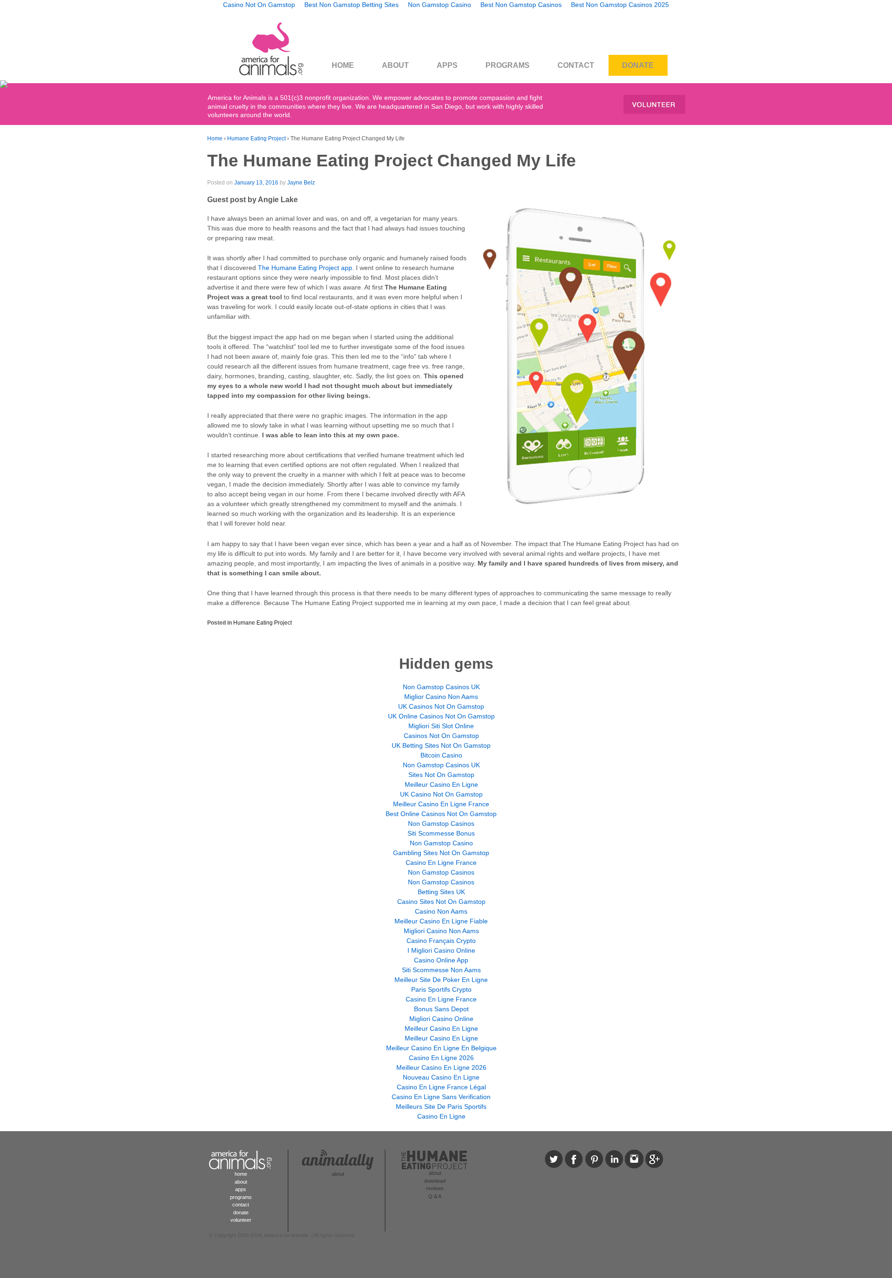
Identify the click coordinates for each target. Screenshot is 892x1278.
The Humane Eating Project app (305, 267)
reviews (435, 1188)
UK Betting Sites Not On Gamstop (441, 745)
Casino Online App (441, 960)
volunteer (240, 1220)
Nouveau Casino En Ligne (441, 1077)
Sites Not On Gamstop (441, 774)
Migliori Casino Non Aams (441, 931)
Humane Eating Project (256, 138)
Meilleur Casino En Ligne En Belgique (441, 1048)
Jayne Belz (301, 182)
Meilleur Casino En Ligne (441, 784)
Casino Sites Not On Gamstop (441, 901)
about (241, 1182)
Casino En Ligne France (441, 862)
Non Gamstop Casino (441, 843)
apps (240, 1189)
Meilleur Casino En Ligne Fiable (441, 921)
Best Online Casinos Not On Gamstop (441, 813)
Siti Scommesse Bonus (441, 833)
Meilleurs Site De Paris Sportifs (441, 1106)
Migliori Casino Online (441, 1018)
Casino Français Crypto (441, 940)
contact (240, 1204)
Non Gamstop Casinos (441, 823)
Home (215, 138)
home (241, 1174)
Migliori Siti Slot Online (441, 726)
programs (241, 1197)
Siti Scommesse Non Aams (441, 970)
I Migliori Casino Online (441, 950)
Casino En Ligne (441, 1116)
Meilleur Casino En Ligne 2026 (441, 1067)
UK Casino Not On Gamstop (441, 794)
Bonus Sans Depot (441, 1009)
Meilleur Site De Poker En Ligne (441, 979)
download (435, 1181)
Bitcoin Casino (441, 755)
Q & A (434, 1196)
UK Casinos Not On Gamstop (441, 706)
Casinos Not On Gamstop (441, 735)
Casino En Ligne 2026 (441, 1057)
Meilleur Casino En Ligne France (441, 804)
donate (241, 1212)
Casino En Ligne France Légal (441, 1087)
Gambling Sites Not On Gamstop (441, 852)
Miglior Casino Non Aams (441, 696)
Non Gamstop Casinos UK (441, 687)
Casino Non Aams (441, 911)
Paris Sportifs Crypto (441, 989)
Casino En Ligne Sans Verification (441, 1096)
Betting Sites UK (441, 892)
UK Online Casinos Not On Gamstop (441, 716)
